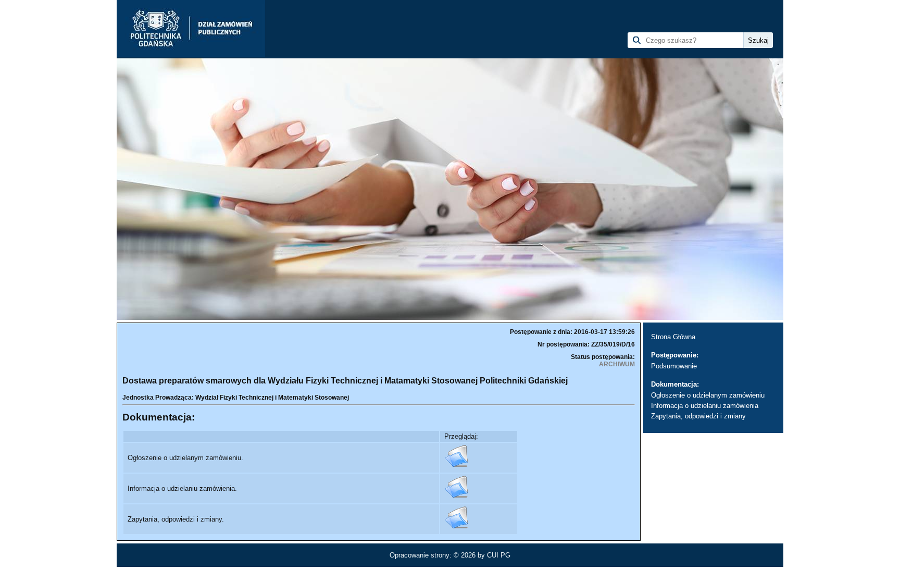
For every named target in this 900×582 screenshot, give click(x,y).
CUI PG (498, 555)
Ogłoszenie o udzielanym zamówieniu (708, 395)
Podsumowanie (674, 366)
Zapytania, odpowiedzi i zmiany (698, 416)
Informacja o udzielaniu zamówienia (704, 406)
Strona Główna (673, 337)
